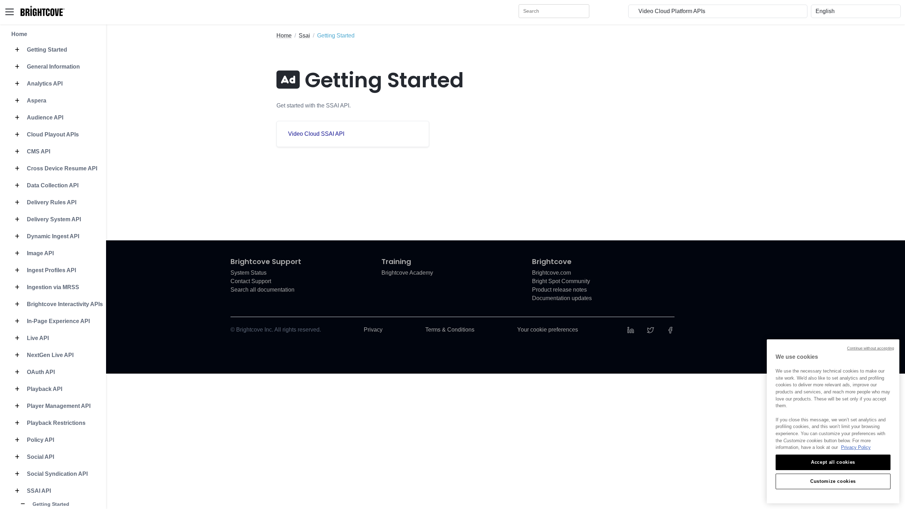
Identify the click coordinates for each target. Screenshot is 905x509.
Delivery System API (53, 219)
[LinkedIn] (630, 330)
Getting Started (46, 50)
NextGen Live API (49, 355)
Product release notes (559, 290)
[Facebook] (670, 330)
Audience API (44, 118)
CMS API (37, 151)
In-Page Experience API (57, 321)
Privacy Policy (856, 447)
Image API (39, 253)
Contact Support (250, 281)
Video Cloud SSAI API (316, 134)
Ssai (304, 36)
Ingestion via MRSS (52, 287)
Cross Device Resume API (61, 168)
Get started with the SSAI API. (313, 106)
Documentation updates (562, 298)
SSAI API (38, 491)
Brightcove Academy (407, 273)
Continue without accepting (870, 348)
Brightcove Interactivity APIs (64, 304)
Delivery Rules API (50, 202)
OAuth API (40, 372)
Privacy (373, 330)
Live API (37, 338)
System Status (248, 273)
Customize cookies (833, 481)
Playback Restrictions (55, 423)
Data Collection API (51, 185)
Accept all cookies (833, 462)
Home (19, 34)
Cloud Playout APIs (52, 134)
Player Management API (57, 406)
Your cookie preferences (547, 330)
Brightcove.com (551, 273)
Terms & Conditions (449, 330)
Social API (39, 457)
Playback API (43, 389)
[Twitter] (650, 330)
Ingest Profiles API (50, 270)
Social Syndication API (56, 474)
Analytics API (44, 84)
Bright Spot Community (561, 281)
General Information (52, 67)
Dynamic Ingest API (52, 236)
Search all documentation (262, 290)
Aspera (35, 101)
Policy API (39, 440)
